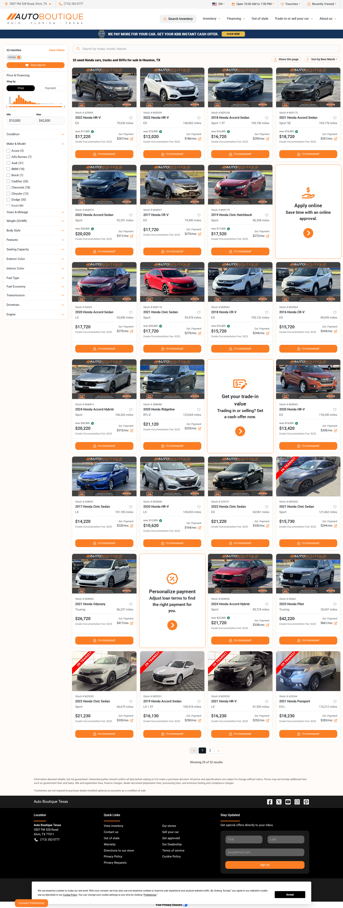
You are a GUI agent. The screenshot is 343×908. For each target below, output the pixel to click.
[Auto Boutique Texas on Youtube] (286, 801)
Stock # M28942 (220, 307)
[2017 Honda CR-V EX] (172, 185)
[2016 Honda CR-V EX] (308, 282)
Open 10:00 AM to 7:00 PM (254, 4)
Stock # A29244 (288, 696)
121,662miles (328, 512)
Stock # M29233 (220, 696)
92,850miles (125, 317)
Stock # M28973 (84, 209)
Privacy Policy (113, 856)
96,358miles (261, 220)
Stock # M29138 (220, 112)
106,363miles (124, 415)
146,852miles (192, 123)
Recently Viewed (323, 4)
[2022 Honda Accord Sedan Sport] (104, 185)
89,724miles (261, 609)
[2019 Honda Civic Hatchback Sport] (240, 185)
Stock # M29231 (152, 696)
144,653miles (192, 512)
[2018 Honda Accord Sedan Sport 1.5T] (240, 87)
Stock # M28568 (152, 501)
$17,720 (151, 229)
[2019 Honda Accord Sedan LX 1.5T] (172, 671)
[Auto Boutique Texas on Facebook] (268, 801)
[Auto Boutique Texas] (44, 19)
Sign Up (265, 864)
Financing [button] (234, 18)
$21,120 (151, 424)
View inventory (113, 826)
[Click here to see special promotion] (171, 34)
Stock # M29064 (288, 307)
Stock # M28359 (152, 112)
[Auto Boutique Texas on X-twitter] (277, 801)
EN (221, 4)
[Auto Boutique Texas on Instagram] (295, 801)
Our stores (169, 826)
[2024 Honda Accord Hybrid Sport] (104, 379)
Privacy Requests (115, 862)
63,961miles (261, 512)
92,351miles (125, 220)
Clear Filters (57, 50)
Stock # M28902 (84, 598)
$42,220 (287, 618)
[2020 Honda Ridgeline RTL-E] (172, 379)
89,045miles (329, 317)
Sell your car (170, 832)
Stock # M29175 (288, 112)
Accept (290, 894)
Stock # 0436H (287, 598)
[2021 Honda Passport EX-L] (308, 671)
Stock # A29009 (84, 112)
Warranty (110, 844)
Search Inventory (180, 19)
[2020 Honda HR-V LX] (172, 476)
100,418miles (192, 707)
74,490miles (193, 220)
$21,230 (83, 716)
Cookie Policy (171, 856)
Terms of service (173, 850)
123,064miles (192, 415)
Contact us (111, 832)
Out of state (260, 18)
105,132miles (260, 317)
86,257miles (125, 609)
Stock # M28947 (152, 209)
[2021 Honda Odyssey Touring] (104, 574)
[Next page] (218, 751)
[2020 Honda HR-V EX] (308, 379)
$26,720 (83, 618)
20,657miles (329, 609)
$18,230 (287, 716)
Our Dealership (172, 844)
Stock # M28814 (84, 404)
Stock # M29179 (220, 209)
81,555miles (261, 707)
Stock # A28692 (84, 501)
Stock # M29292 (84, 696)
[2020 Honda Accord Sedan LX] (104, 282)
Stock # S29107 (220, 501)
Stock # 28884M (152, 404)
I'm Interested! (106, 154)
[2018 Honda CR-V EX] (240, 282)
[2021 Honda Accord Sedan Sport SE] (308, 87)
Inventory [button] (209, 18)
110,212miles (328, 707)
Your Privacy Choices (169, 905)
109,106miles (260, 123)
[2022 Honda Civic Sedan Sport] (104, 671)
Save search (38, 65)
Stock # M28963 (288, 404)
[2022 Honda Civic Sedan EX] (240, 476)
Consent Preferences (31, 903)
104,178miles (328, 123)
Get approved (171, 838)
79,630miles (125, 123)
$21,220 (218, 521)
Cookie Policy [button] (70, 894)
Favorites (292, 4)
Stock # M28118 (152, 307)
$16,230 (218, 716)
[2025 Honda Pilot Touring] (308, 574)
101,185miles (124, 512)
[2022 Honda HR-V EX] (104, 87)
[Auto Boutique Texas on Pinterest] (304, 801)
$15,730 (287, 521)
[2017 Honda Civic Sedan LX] (104, 476)
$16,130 (151, 716)
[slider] (6, 106)
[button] (29, 4)
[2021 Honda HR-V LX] (240, 671)
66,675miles (125, 707)
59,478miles (193, 317)
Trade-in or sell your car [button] (292, 18)
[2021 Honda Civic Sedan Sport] (172, 282)
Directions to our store (119, 850)
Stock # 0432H (83, 307)
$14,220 (83, 521)
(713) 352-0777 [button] (73, 4)
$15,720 (287, 327)
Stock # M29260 (288, 501)
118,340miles (328, 415)
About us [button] (326, 18)
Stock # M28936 (220, 598)
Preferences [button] (150, 894)
